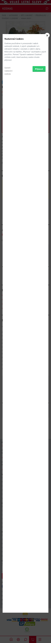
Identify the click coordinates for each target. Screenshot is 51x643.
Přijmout (39, 69)
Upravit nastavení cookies (8, 70)
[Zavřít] (47, 35)
